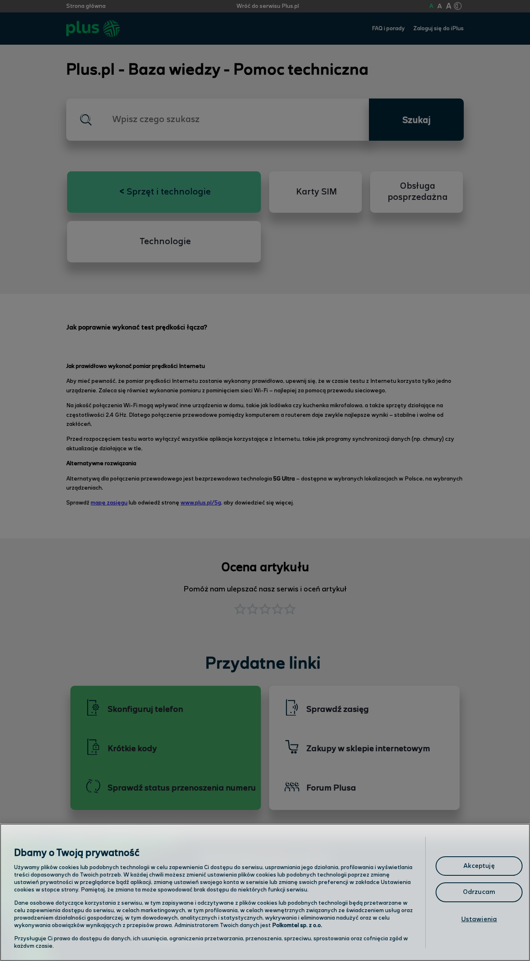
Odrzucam (479, 892)
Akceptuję (478, 866)
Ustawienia (479, 919)
